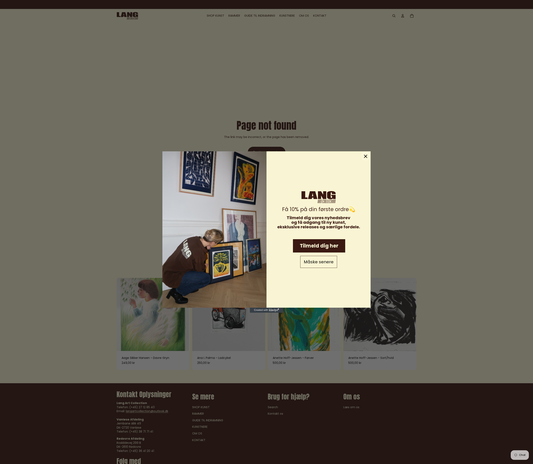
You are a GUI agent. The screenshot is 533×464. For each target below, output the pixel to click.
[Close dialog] (365, 156)
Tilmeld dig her (319, 245)
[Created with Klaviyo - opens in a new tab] (266, 310)
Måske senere (319, 262)
